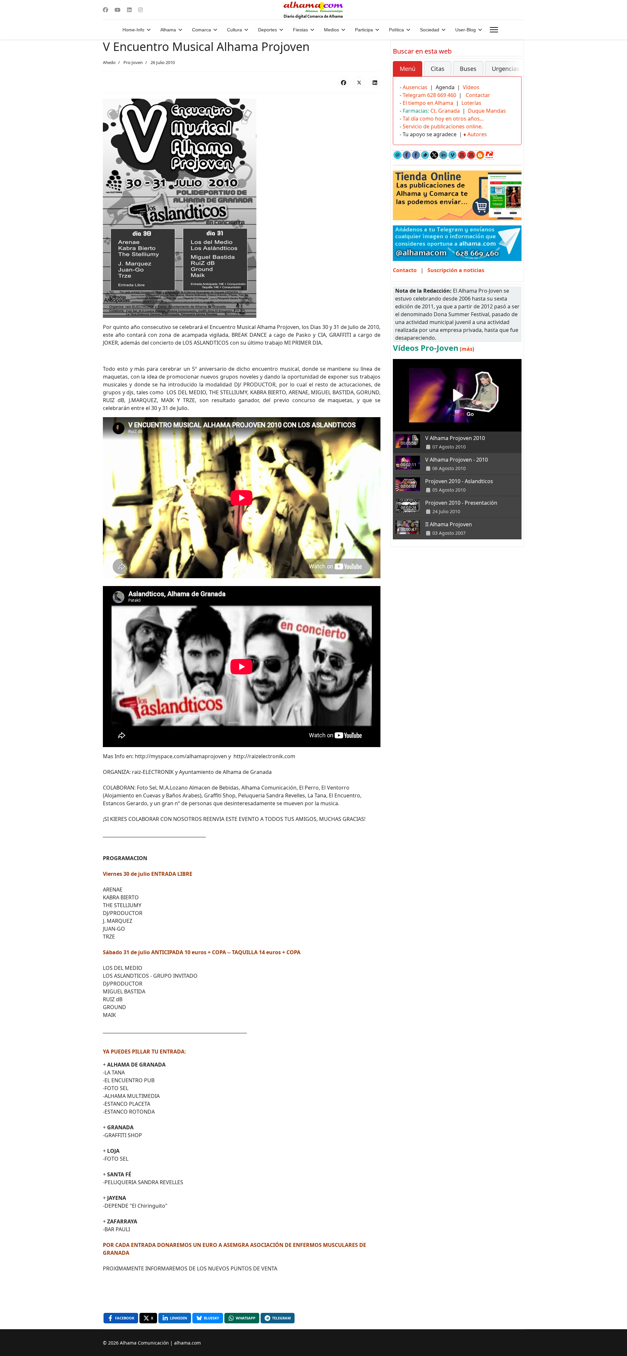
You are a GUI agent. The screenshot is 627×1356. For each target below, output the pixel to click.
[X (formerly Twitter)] (359, 82)
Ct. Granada (445, 110)
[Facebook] (105, 9)
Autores (477, 134)
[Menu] (494, 30)
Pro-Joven (133, 62)
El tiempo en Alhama (428, 102)
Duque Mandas (487, 110)
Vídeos (471, 87)
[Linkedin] (129, 9)
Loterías (471, 102)
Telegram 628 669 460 (429, 95)
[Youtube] (118, 9)
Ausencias (415, 87)
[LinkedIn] (374, 82)
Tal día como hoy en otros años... (443, 118)
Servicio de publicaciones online (442, 126)
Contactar (478, 95)
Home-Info (133, 29)
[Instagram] (140, 9)
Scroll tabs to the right (514, 73)
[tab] (407, 69)
